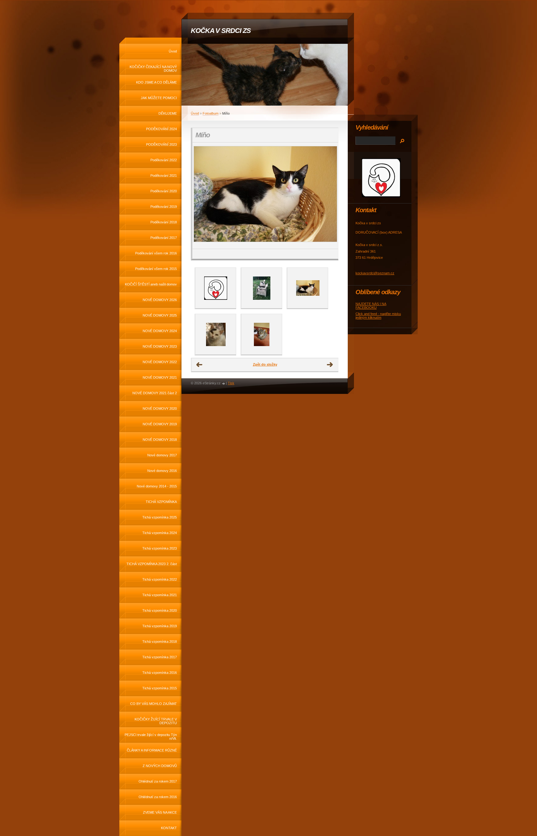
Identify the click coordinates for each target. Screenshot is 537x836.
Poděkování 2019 (163, 206)
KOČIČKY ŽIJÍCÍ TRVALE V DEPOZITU (156, 721)
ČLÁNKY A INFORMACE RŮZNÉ (152, 750)
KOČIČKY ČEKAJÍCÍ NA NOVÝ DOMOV (153, 68)
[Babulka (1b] (215, 334)
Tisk (231, 383)
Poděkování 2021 (163, 175)
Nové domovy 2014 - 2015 (157, 486)
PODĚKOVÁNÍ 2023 (161, 144)
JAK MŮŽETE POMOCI (159, 98)
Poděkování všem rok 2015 (156, 269)
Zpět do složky (265, 364)
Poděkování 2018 (163, 222)
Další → (330, 364)
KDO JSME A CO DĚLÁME (156, 82)
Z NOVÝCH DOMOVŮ (160, 766)
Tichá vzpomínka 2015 (159, 688)
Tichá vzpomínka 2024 (159, 533)
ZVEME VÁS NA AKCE (160, 812)
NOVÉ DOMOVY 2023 (160, 346)
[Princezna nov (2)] (261, 334)
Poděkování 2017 (163, 238)
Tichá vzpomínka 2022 (159, 579)
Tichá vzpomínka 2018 (159, 641)
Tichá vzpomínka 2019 (159, 626)
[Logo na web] (215, 288)
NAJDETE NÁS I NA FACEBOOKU (371, 305)
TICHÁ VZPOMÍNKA (161, 502)
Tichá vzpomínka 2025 (159, 517)
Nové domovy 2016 (162, 471)
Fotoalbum (210, 113)
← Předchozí (199, 364)
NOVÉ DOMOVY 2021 (160, 377)
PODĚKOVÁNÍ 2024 (161, 129)
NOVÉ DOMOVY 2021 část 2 (154, 393)
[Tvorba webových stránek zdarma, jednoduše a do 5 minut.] (224, 383)
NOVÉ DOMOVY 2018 (160, 439)
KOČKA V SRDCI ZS (220, 30)
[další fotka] (328, 196)
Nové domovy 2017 (162, 455)
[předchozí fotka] (202, 196)
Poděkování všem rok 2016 (156, 253)
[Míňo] (307, 288)
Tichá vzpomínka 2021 (159, 595)
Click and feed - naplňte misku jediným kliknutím (378, 315)
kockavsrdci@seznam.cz (375, 273)
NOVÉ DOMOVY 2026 (160, 300)
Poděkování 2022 (163, 160)
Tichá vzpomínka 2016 (159, 672)
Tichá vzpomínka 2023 (159, 548)
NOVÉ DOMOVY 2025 (160, 315)
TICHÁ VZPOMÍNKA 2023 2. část (151, 564)
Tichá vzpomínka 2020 (159, 610)
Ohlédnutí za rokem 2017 (158, 781)
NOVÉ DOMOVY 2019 (160, 424)
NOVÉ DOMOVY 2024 (160, 331)
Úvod (173, 51)
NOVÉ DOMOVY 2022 (160, 362)
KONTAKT (169, 828)
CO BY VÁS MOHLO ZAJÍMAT (153, 704)
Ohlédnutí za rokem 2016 (158, 797)
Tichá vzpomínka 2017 (159, 657)
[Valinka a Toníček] (261, 288)
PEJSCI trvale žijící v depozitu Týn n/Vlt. (151, 736)
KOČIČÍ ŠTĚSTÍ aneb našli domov (151, 284)
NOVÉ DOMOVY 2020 (160, 408)
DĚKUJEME (167, 113)
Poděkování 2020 (163, 191)
